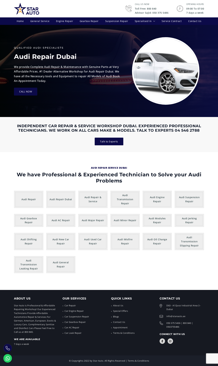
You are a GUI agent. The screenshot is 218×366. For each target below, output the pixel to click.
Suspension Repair (116, 21)
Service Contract (172, 21)
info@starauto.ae (175, 316)
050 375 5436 (173, 323)
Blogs (116, 316)
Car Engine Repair (74, 310)
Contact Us (194, 21)
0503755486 (172, 326)
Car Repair (70, 305)
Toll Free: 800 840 (146, 8)
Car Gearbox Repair (75, 322)
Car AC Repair (72, 327)
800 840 (187, 323)
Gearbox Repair (89, 21)
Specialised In (143, 21)
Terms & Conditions (124, 332)
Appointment (120, 327)
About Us (118, 305)
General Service (40, 21)
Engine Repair (64, 21)
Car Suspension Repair (77, 316)
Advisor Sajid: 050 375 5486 (152, 12)
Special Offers (120, 310)
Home (20, 21)
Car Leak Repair (73, 332)
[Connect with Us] (162, 341)
